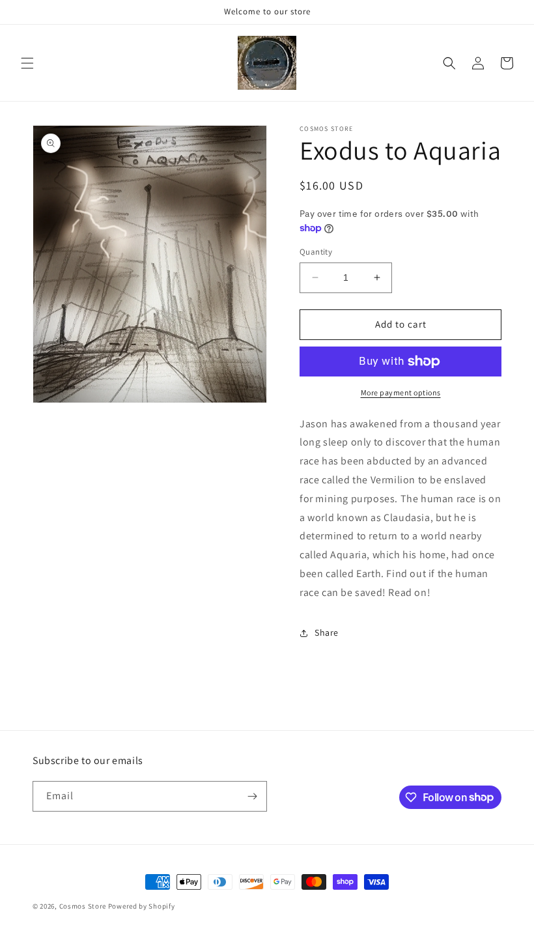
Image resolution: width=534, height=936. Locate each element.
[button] (27, 63)
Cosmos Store (82, 906)
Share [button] (327, 632)
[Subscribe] (252, 796)
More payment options (401, 392)
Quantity (316, 251)
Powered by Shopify (141, 906)
